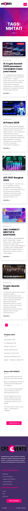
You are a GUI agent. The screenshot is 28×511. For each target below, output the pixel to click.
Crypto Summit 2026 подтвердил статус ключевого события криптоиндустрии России (13, 390)
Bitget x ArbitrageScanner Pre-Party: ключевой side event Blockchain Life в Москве (14, 383)
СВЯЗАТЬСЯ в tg (14, 423)
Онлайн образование (10, 349)
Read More (6, 93)
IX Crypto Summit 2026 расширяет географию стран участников (12, 67)
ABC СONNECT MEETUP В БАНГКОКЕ (11, 232)
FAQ (4, 493)
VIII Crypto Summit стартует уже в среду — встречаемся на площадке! (13, 408)
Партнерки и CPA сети (10, 353)
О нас (4, 491)
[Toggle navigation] (25, 4)
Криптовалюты (8, 339)
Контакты (5, 496)
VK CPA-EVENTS (7, 481)
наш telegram (14, 501)
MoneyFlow (8, 60)
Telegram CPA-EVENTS (9, 479)
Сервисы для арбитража (11, 356)
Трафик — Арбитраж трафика (12, 360)
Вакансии (5, 474)
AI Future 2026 (11, 122)
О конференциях (8, 343)
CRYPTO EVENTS (7, 484)
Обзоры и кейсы (8, 346)
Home (13, 33)
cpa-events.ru (11, 508)
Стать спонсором (8, 476)
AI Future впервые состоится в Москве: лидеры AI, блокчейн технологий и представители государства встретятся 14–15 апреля (12, 399)
